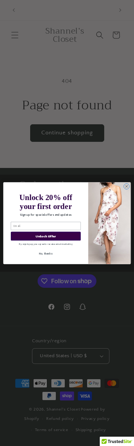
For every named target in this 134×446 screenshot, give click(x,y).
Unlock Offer (45, 236)
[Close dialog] (126, 186)
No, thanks (45, 254)
